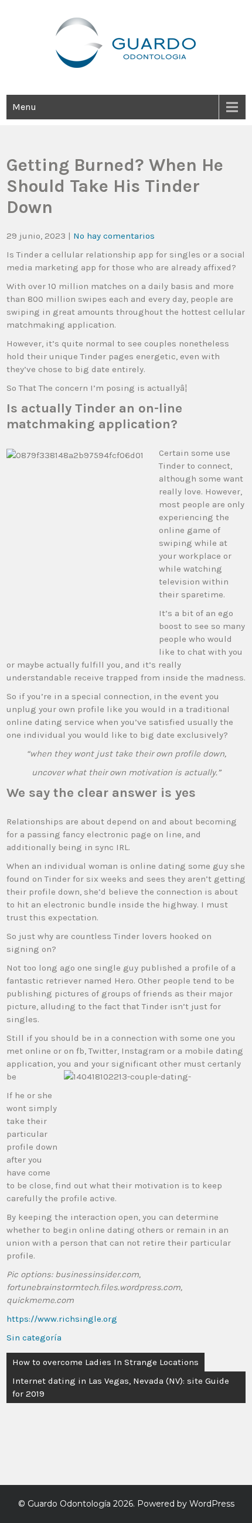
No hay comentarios (114, 236)
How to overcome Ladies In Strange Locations (105, 1362)
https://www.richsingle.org (61, 1319)
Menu (24, 106)
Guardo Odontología (69, 1503)
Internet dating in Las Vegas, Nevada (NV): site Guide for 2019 (120, 1387)
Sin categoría (34, 1337)
